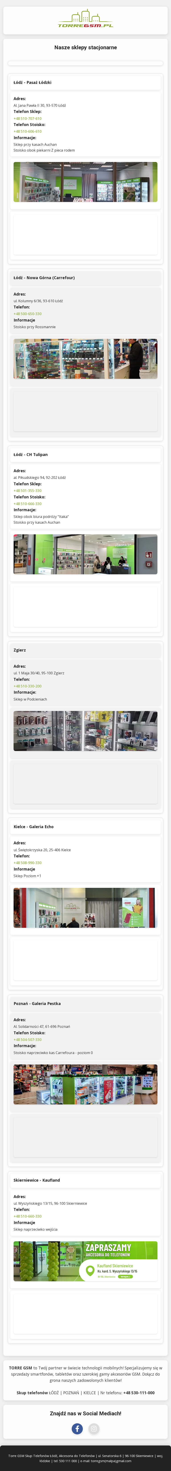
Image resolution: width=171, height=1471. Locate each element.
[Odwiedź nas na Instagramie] (94, 1428)
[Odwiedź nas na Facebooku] (77, 1428)
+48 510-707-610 (27, 118)
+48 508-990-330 (27, 862)
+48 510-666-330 (27, 503)
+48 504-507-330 (27, 1039)
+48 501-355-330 (27, 490)
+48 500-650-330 (27, 313)
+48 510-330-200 (27, 686)
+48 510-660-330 (27, 1216)
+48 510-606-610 (27, 131)
